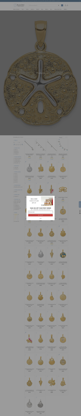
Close (40, 218)
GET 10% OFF (40, 215)
